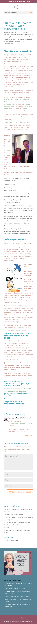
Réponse (28, 435)
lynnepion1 (12, 418)
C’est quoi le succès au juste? (13, 514)
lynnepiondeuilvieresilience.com (19, 423)
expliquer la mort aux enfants (18, 37)
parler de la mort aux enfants (18, 39)
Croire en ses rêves (16, 34)
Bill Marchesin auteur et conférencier (16, 99)
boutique (22, 328)
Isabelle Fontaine (10, 104)
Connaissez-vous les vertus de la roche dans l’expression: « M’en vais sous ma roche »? (17, 525)
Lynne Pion (10, 32)
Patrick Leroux (9, 102)
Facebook (21, 393)
